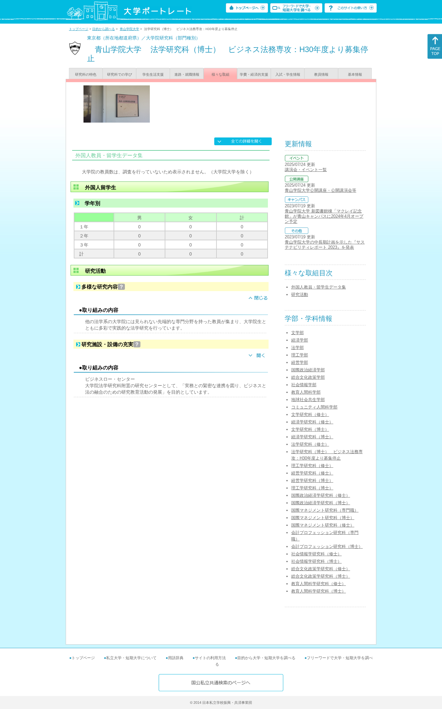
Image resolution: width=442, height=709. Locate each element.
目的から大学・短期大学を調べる (266, 658)
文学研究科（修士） (310, 414)
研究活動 (299, 294)
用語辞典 (175, 658)
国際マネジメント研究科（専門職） (325, 510)
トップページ (78, 29)
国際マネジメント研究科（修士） (322, 525)
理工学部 (299, 355)
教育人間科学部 (306, 392)
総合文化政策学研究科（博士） (320, 576)
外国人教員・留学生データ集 (318, 287)
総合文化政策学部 (308, 377)
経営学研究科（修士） (312, 473)
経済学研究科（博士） (312, 436)
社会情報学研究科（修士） (316, 553)
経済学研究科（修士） (312, 422)
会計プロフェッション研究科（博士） (327, 546)
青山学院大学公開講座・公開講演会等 (320, 190)
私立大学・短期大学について (131, 658)
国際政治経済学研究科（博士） (320, 502)
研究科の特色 (85, 74)
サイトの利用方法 (210, 658)
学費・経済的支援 (254, 74)
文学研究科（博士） (310, 429)
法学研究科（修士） (310, 444)
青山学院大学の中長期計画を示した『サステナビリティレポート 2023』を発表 (325, 245)
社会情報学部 (303, 384)
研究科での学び (119, 74)
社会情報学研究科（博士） (316, 561)
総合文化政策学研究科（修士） (320, 568)
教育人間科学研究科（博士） (318, 591)
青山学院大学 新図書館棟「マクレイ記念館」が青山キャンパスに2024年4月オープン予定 (324, 216)
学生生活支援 (153, 74)
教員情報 (321, 74)
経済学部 (299, 340)
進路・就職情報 (186, 74)
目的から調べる (103, 29)
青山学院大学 (129, 29)
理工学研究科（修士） (312, 465)
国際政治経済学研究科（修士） (320, 495)
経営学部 (299, 362)
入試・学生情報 (287, 74)
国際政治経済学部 (308, 369)
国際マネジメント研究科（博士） (322, 517)
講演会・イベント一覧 (306, 169)
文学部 (297, 332)
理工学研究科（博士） (312, 487)
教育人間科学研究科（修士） (318, 583)
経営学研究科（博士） (312, 480)
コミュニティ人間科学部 (314, 407)
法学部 (297, 347)
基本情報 (355, 74)
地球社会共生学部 (308, 399)
